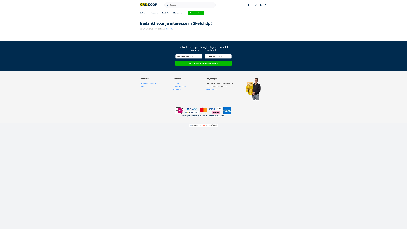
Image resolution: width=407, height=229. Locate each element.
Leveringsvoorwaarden (148, 83)
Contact (176, 83)
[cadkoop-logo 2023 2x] (148, 3)
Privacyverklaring (179, 86)
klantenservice (211, 89)
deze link (169, 29)
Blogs (142, 86)
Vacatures (177, 89)
